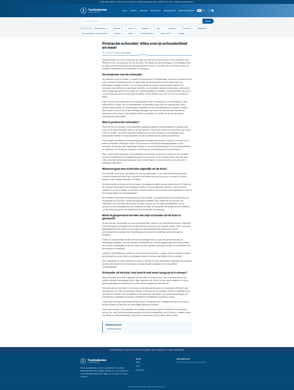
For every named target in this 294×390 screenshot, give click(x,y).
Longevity (173, 28)
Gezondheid (125, 53)
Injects (132, 28)
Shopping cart (170, 10)
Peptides (146, 28)
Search (208, 21)
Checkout (144, 10)
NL (204, 10)
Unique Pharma (101, 28)
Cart (138, 366)
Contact (133, 10)
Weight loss (203, 28)
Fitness (117, 53)
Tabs (159, 28)
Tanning (182, 33)
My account (156, 10)
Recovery (188, 28)
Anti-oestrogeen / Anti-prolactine (95, 33)
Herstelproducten (114, 329)
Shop (125, 10)
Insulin (132, 33)
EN (199, 10)
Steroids (118, 28)
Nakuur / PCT (167, 33)
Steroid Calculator (186, 10)
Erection (118, 33)
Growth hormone (148, 33)
